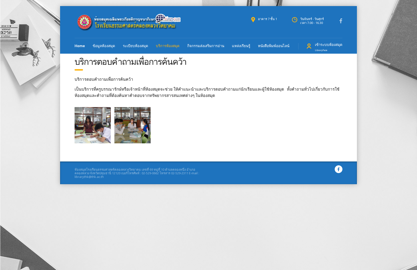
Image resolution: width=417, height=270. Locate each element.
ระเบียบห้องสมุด (135, 46)
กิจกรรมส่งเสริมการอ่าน (205, 46)
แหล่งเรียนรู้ (241, 46)
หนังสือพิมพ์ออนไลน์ (273, 46)
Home (80, 46)
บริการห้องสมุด (168, 46)
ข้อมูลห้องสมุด (104, 46)
